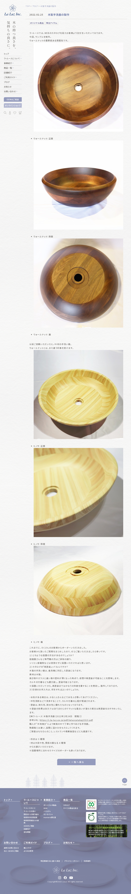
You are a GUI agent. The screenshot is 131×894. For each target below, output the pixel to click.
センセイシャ (48, 814)
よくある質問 (28, 851)
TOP (124, 785)
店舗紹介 (27, 829)
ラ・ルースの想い (30, 811)
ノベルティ (47, 811)
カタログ (66, 805)
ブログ (46, 842)
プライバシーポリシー (72, 861)
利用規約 (87, 861)
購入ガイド (27, 848)
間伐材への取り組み (31, 814)
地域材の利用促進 (30, 817)
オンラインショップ (13, 105)
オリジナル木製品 (50, 805)
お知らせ (67, 842)
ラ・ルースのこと (29, 808)
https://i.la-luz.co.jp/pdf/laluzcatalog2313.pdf (66, 720)
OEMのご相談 (13, 99)
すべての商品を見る (70, 808)
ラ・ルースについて (31, 801)
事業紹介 (48, 799)
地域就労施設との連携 (31, 821)
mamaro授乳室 (49, 817)
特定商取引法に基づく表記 (50, 861)
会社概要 (27, 832)
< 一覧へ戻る (76, 762)
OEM (45, 808)
